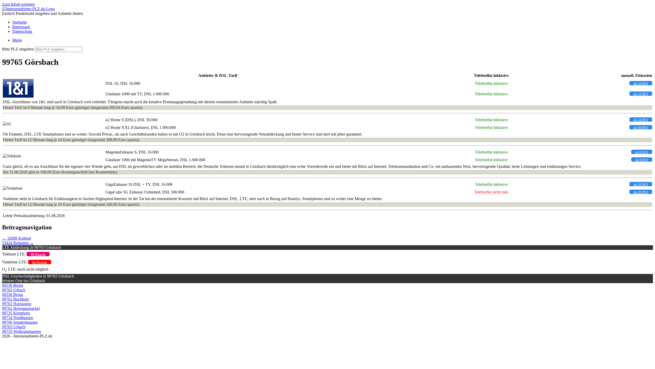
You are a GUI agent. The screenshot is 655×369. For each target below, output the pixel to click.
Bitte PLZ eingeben (18, 49)
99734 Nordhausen (17, 317)
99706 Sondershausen (20, 322)
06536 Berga (12, 285)
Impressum (21, 27)
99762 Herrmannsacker (21, 308)
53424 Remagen (18, 243)
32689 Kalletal (16, 238)
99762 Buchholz (15, 299)
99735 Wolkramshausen (21, 331)
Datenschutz (22, 31)
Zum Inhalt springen (18, 4)
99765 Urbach (13, 290)
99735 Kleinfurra (16, 313)
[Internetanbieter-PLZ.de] (28, 9)
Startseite (19, 22)
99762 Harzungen (16, 304)
